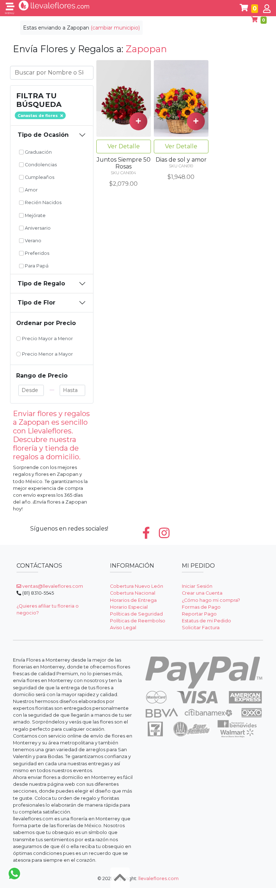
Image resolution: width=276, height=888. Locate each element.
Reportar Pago (199, 614)
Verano (32, 240)
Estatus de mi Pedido (206, 620)
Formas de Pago (201, 607)
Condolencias (40, 164)
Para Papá (36, 266)
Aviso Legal (123, 627)
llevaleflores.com (158, 878)
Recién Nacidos (42, 202)
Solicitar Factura (201, 627)
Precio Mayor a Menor (47, 338)
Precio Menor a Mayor (47, 354)
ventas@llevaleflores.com (52, 586)
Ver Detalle (123, 146)
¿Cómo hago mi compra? (211, 600)
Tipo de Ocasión (43, 134)
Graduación (38, 152)
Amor (31, 190)
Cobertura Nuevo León (136, 586)
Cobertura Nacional (132, 593)
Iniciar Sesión (197, 586)
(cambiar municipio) (115, 27)
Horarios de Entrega (133, 600)
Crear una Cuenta (202, 593)
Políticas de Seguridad (136, 614)
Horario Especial (129, 607)
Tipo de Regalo (41, 283)
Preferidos (36, 253)
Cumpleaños (39, 177)
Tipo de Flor (36, 302)
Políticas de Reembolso (137, 620)
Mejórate (35, 215)
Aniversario (37, 228)
